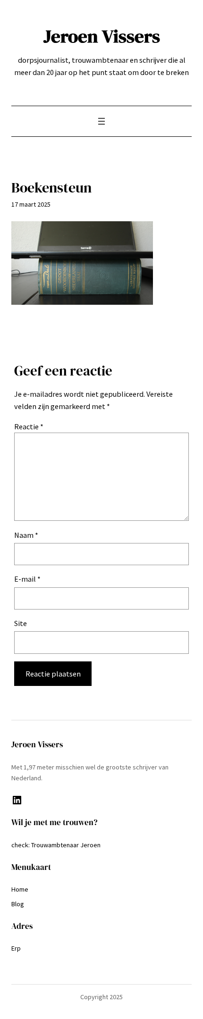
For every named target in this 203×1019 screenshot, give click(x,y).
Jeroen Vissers (101, 36)
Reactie (28, 426)
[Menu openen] (101, 121)
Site (20, 623)
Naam (26, 535)
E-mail (27, 579)
